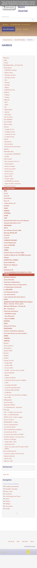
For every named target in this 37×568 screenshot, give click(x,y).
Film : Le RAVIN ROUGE (11, 414)
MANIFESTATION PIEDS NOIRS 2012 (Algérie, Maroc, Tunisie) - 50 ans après (18, 303)
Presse (6, 63)
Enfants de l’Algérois (11, 265)
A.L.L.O (6, 201)
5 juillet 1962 (8, 363)
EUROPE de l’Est (10, 90)
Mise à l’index (8, 124)
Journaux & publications (12, 282)
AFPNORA (7, 213)
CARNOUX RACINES (10, 240)
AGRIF (6, 215)
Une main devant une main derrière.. (15, 333)
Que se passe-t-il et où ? (12, 161)
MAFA (6, 299)
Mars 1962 (8, 397)
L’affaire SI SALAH (10, 377)
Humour (6, 127)
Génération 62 (8, 270)
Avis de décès (9, 144)
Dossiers (25, 29)
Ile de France (9, 117)
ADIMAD (6, 210)
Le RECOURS (8, 289)
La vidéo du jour (9, 136)
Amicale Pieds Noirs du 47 (12, 223)
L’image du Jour (9, 129)
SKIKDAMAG (8, 328)
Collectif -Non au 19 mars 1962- (14, 252)
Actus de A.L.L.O (10, 203)
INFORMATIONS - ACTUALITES (20, 24)
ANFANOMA (8, 225)
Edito (5, 60)
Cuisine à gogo (9, 178)
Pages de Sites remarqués (12, 183)
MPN (5, 191)
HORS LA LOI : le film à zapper (13, 417)
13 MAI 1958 (8, 365)
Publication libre (8, 151)
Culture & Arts (9, 171)
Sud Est (7, 112)
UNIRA (6, 336)
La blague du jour (10, 132)
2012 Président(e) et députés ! (13, 429)
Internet (7, 501)
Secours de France (10, 326)
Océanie (7, 82)
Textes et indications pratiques (14, 331)
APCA (6, 228)
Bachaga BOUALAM (10, 233)
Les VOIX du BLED (9, 427)
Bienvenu (5, 24)
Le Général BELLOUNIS (12, 390)
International (7, 67)
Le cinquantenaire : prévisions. (13, 407)
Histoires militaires (10, 277)
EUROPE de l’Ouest (11, 70)
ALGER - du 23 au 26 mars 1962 (14, 370)
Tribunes (18, 29)
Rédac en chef (8, 461)
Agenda (6, 149)
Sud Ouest (8, 114)
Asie (6, 80)
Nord (6, 102)
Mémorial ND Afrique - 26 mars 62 (14, 306)
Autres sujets (8, 159)
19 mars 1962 (9, 368)
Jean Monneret (9, 316)
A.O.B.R (6, 205)
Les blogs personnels (11, 292)
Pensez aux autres (10, 169)
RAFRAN (7, 321)
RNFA (6, 323)
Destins (6, 358)
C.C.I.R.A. (7, 235)
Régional (6, 99)
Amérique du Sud (10, 77)
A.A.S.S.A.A (7, 198)
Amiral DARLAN (9, 373)
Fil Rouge (20, 34)
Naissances (8, 141)
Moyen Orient (9, 72)
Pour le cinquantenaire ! (11, 424)
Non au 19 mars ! (9, 419)
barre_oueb (8, 491)
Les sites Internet (9, 294)
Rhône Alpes (8, 109)
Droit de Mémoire (9, 262)
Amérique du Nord (10, 75)
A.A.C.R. (6, 196)
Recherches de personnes (12, 146)
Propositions (7, 348)
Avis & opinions (8, 345)
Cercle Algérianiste (10, 242)
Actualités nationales (11, 489)
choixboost (8, 494)
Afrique (7, 87)
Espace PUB (8, 176)
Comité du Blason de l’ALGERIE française (17, 255)
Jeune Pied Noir (9, 279)
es (31, 552)
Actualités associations (12, 486)
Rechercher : (6, 16)
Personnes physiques (11, 311)
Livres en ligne (8, 402)
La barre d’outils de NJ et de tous (14, 453)
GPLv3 (32, 541)
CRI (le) (6, 257)
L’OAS (6, 382)
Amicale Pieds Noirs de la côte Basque (16, 220)
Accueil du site (7, 40)
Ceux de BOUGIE (9, 245)
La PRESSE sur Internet (12, 181)
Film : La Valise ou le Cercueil (13, 412)
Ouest (6, 104)
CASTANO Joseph (10, 313)
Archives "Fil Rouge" (10, 439)
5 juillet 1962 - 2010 (10, 442)
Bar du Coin (8, 458)
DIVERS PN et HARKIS (11, 260)
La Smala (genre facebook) (12, 287)
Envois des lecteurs (10, 186)
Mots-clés (6, 474)
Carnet (6, 139)
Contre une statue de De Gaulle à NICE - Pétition (17, 447)
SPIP (18, 541)
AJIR (5, 218)
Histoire (6, 355)
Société (7, 97)
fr (28, 552)
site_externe (9, 506)
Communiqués (9, 164)
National (6, 92)
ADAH (6, 208)
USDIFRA (7, 338)
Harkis (7, 499)
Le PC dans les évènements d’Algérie (16, 395)
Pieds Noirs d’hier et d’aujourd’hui (16, 284)
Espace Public (8, 350)
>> (33, 19)
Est (5, 107)
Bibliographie (8, 400)
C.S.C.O (6, 238)
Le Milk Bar (8, 392)
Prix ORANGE (8, 119)
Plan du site (11, 541)
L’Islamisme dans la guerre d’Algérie (15, 380)
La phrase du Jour (10, 134)
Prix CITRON (8, 122)
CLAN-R (6, 247)
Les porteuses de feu (10, 432)
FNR (5, 267)
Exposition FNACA (9, 405)
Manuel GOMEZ (10, 318)
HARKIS (6, 275)
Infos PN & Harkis (8, 29)
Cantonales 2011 (10, 444)
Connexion (4, 552)
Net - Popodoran (9, 308)
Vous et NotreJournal (9, 34)
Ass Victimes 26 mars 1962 (12, 230)
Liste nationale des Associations (14, 297)
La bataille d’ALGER (11, 385)
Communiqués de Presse (12, 496)
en (34, 552)
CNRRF (6, 250)
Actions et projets (10, 166)
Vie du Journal (9, 173)
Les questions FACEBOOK (12, 154)
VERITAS (7, 341)
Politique (7, 95)
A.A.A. (6, 193)
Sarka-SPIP (25, 541)
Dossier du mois (9, 360)
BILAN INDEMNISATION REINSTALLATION (18, 272)
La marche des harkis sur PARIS (13, 434)
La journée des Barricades (12, 387)
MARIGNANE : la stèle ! (11, 422)
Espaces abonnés (9, 456)
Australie (7, 85)
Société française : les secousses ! (14, 437)
